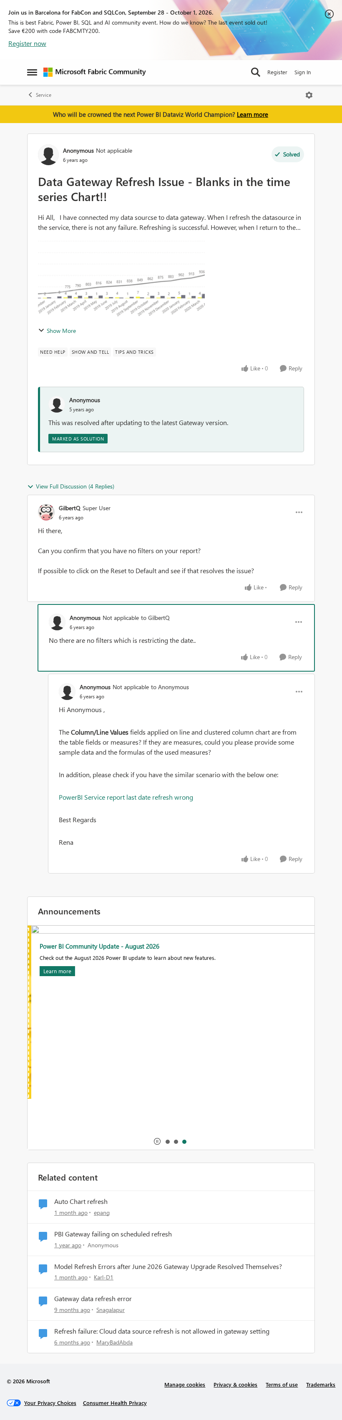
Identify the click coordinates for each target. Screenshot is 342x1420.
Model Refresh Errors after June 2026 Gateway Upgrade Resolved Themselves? (168, 1266)
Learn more (252, 114)
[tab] (167, 1141)
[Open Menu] (309, 95)
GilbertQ (69, 508)
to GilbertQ (155, 618)
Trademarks (320, 1384)
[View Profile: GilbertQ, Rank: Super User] (46, 512)
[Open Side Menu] (32, 72)
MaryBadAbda (114, 1342)
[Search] (256, 72)
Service (43, 95)
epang (102, 1212)
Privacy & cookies (235, 1384)
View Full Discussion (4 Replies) (75, 486)
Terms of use (282, 1384)
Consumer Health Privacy (115, 1402)
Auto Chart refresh (81, 1201)
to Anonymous (170, 687)
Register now (27, 43)
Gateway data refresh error (93, 1298)
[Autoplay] (157, 1141)
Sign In (302, 72)
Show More (61, 331)
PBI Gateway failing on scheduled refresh (113, 1234)
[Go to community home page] (94, 72)
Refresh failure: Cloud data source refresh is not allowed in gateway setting (161, 1331)
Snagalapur (110, 1310)
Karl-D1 (103, 1277)
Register (277, 72)
